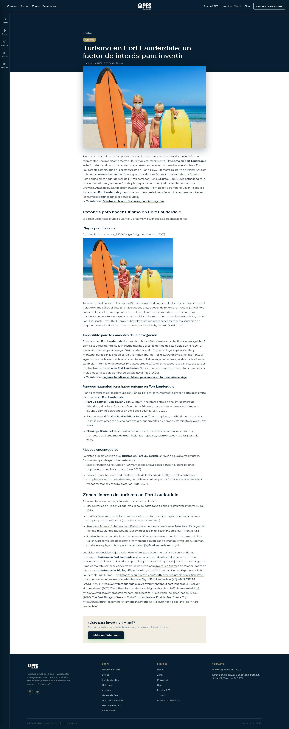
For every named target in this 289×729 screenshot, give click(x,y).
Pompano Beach (180, 187)
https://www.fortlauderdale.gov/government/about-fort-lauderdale (144, 583)
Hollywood (107, 685)
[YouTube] (37, 692)
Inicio (160, 669)
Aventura (107, 690)
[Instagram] (30, 692)
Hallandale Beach (111, 695)
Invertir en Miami (231, 6)
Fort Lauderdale (110, 680)
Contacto (162, 695)
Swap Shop (184, 540)
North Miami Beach (112, 700)
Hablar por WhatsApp (106, 635)
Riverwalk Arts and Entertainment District (113, 526)
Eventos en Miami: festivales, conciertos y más (133, 201)
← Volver (87, 33)
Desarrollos (49, 6)
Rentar (25, 6)
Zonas (35, 6)
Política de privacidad (168, 700)
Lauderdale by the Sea (152, 325)
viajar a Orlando (122, 552)
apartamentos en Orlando (132, 187)
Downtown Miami (111, 669)
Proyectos (162, 680)
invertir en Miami (166, 565)
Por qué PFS (211, 6)
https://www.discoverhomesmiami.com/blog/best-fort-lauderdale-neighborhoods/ (136, 592)
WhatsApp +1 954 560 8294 (226, 669)
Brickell (106, 674)
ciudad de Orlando (188, 174)
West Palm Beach (111, 705)
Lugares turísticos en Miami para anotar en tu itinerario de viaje (145, 377)
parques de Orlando (128, 392)
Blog (247, 6)
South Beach (109, 710)
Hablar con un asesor (269, 6)
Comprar (12, 6)
